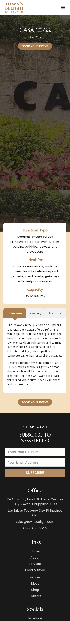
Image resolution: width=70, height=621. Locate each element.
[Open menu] (62, 7)
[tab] (15, 313)
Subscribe (35, 472)
